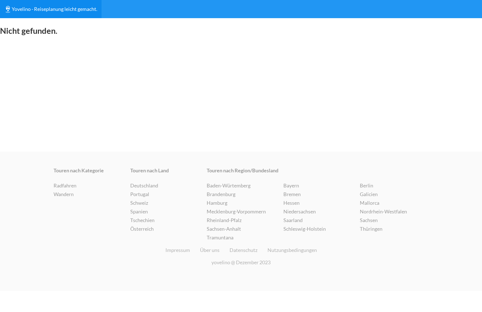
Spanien (139, 211)
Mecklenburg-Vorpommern (236, 211)
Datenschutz (243, 250)
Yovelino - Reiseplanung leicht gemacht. (54, 9)
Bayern (291, 185)
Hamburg (217, 203)
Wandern (64, 194)
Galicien (369, 194)
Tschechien (142, 220)
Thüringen (371, 229)
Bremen (292, 194)
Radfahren (65, 185)
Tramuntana (220, 237)
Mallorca (369, 203)
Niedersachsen (299, 211)
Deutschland (144, 185)
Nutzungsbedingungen (292, 250)
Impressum (177, 250)
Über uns (210, 250)
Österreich (142, 229)
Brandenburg (221, 194)
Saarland (293, 220)
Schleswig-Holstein (304, 229)
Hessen (291, 203)
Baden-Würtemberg (228, 185)
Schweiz (139, 203)
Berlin (366, 185)
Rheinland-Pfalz (224, 220)
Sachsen (369, 220)
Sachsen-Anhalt (224, 229)
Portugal (139, 194)
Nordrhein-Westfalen (383, 211)
